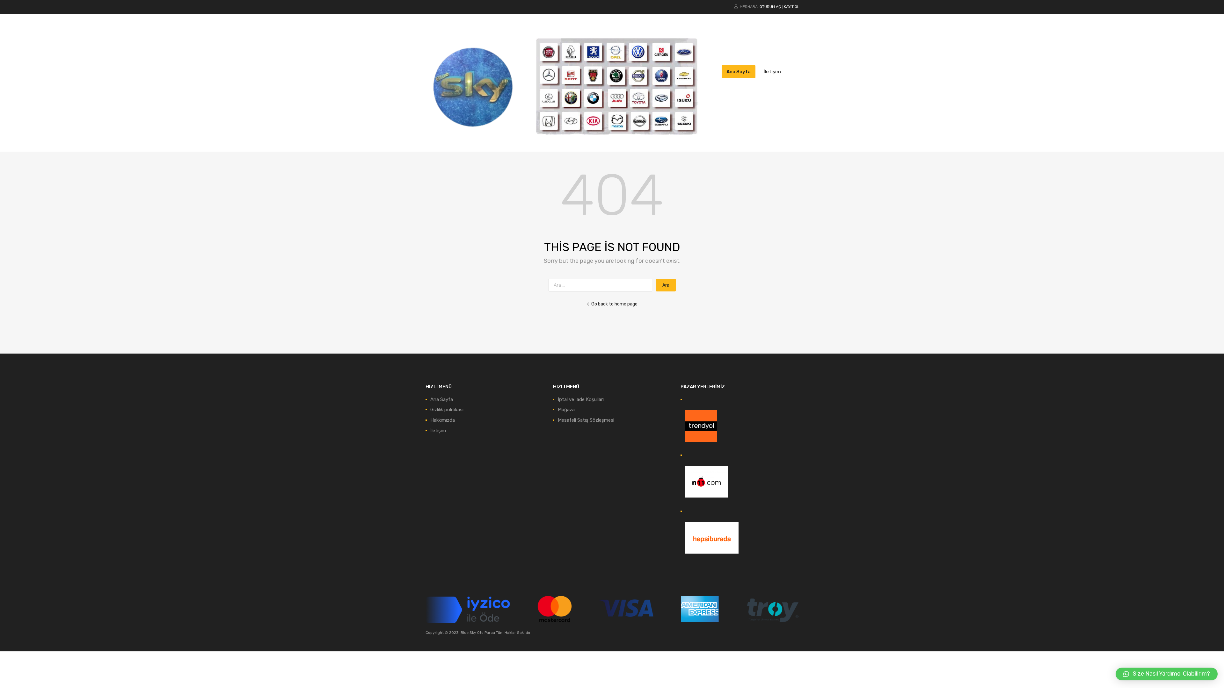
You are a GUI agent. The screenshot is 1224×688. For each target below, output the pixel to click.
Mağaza (566, 409)
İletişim (772, 72)
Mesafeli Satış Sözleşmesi (586, 420)
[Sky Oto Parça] (473, 137)
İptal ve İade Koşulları (581, 399)
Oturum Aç (770, 6)
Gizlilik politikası (446, 409)
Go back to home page (614, 303)
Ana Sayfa (738, 72)
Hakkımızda (442, 420)
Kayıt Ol (791, 6)
